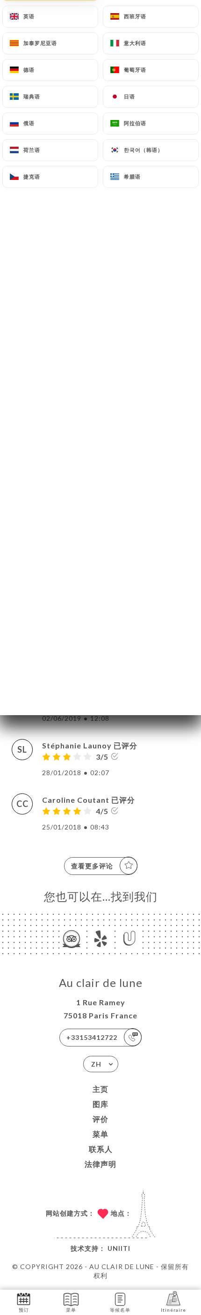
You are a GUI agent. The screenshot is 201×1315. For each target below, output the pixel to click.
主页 (100, 1088)
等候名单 (120, 1310)
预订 (24, 1310)
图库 (100, 1103)
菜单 (100, 1133)
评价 (100, 1118)
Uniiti (119, 1248)
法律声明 (100, 1163)
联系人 (101, 1148)
